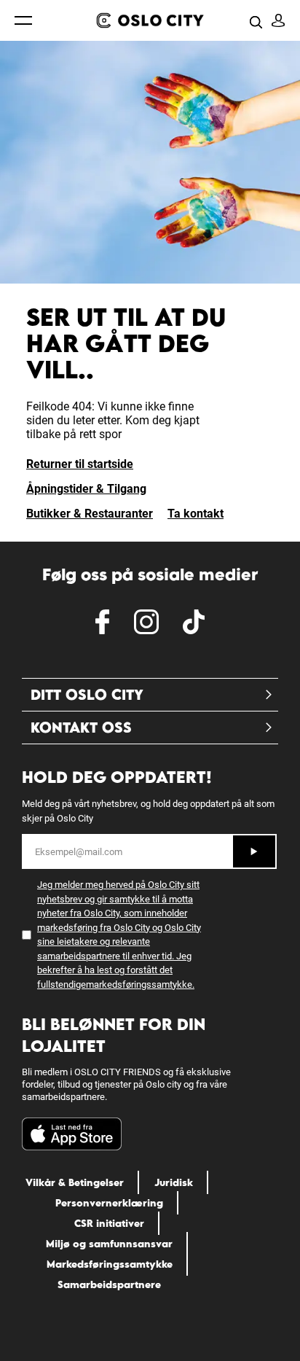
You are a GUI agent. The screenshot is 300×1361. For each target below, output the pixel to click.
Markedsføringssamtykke (110, 1264)
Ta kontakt (195, 513)
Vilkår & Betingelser (74, 1182)
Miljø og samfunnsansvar (109, 1243)
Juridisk (173, 1182)
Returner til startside (79, 464)
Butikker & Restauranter (89, 513)
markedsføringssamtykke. (140, 984)
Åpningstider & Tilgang (86, 489)
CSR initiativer (109, 1223)
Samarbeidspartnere (109, 1284)
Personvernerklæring (109, 1203)
